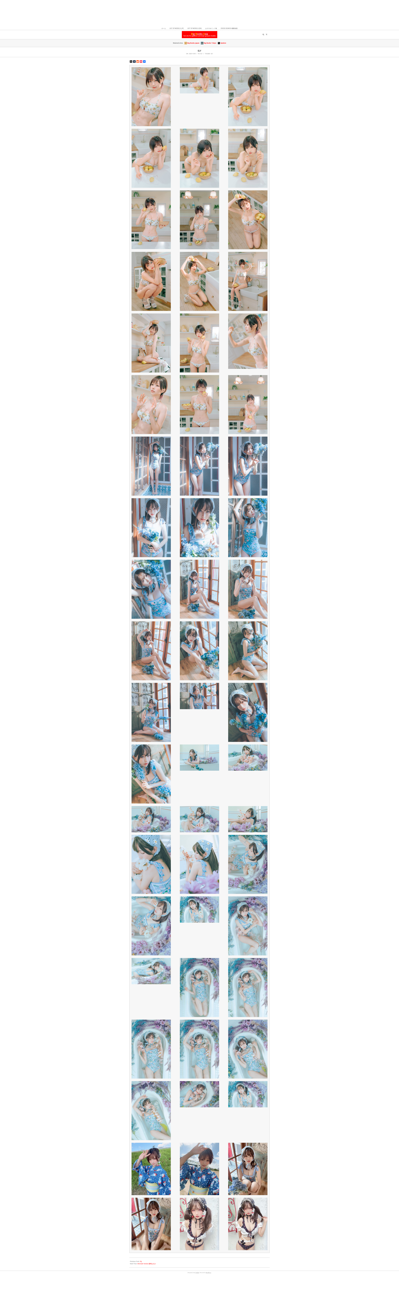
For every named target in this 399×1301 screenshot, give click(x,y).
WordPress (208, 1272)
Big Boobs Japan (193, 43)
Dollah (197, 1272)
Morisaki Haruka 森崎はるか (146, 1264)
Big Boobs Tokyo (209, 43)
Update (223, 43)
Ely (201, 54)
